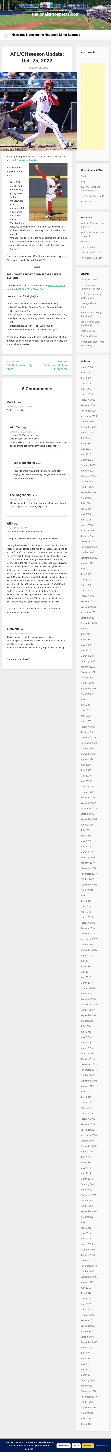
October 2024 (87, 487)
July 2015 (86, 1091)
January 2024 (88, 536)
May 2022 (86, 645)
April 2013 (86, 1238)
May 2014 (86, 1168)
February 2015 (88, 1118)
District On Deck (89, 279)
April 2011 (86, 1369)
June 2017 (86, 966)
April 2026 (86, 389)
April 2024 (86, 519)
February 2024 (88, 530)
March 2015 (87, 1113)
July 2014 (86, 1157)
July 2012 (86, 1287)
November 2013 (89, 1200)
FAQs (83, 181)
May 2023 (86, 579)
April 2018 (86, 912)
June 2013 (86, 1227)
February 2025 (88, 465)
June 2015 (86, 1097)
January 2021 (88, 732)
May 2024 (86, 514)
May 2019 (86, 841)
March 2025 (87, 459)
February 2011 (88, 1380)
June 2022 (86, 639)
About (84, 176)
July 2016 (86, 1026)
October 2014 (87, 1140)
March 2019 (87, 852)
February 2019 (88, 857)
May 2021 (86, 710)
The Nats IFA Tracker (91, 257)
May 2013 (86, 1233)
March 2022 (87, 655)
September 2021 (89, 688)
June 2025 (86, 443)
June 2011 (86, 1358)
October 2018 (87, 879)
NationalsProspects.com (55, 14)
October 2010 (87, 1402)
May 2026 (86, 383)
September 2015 (89, 1080)
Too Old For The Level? (92, 196)
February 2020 (88, 792)
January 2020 (88, 797)
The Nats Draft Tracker (92, 252)
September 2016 (89, 1015)
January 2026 (88, 405)
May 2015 (86, 1102)
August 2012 (87, 1282)
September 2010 (89, 1407)
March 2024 (87, 525)
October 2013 (87, 1206)
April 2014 (86, 1173)
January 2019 (88, 862)
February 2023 (88, 596)
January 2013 (88, 1255)
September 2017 (89, 950)
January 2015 (88, 1124)
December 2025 (89, 410)
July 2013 (86, 1222)
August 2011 (87, 1347)
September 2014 (89, 1146)
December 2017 (89, 933)
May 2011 (86, 1364)
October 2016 (87, 1010)
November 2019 (89, 808)
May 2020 (86, 775)
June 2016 (86, 1031)
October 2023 (87, 552)
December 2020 (89, 737)
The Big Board (88, 247)
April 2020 (86, 781)
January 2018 (88, 928)
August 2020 (87, 759)
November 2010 (89, 1396)
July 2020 (86, 764)
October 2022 (87, 617)
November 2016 (89, 1004)
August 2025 (87, 432)
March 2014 (87, 1178)
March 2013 (87, 1244)
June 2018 (86, 901)
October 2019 (87, 813)
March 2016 (87, 1048)
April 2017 (86, 977)
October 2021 (87, 683)
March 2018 (87, 917)
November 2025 (89, 416)
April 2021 (86, 715)
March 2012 (87, 1309)
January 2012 (88, 1320)
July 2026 (86, 372)
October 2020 (87, 748)
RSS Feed (85, 241)
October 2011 (87, 1336)
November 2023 (89, 547)
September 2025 (89, 427)
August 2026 (87, 367)
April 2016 (86, 1042)
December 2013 (89, 1195)
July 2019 (86, 830)
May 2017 (86, 971)
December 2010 (89, 1391)
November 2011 (89, 1331)
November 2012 (89, 1266)
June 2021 (86, 704)
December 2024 (89, 476)
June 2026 (86, 378)
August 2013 (87, 1217)
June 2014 (86, 1162)
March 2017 (87, 982)
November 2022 (89, 612)
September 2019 (89, 819)
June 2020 (86, 770)
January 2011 (88, 1385)
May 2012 (86, 1298)
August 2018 (87, 890)
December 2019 (89, 803)
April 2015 (86, 1108)
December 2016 (89, 999)
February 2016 (88, 1053)
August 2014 (87, 1151)
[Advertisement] (92, 106)
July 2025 (86, 438)
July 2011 (86, 1353)
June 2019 (86, 835)
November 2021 (89, 677)
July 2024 (86, 503)
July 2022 (86, 634)
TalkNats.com (88, 330)
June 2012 (86, 1293)
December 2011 (89, 1325)
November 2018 (89, 873)
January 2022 (88, 666)
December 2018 (89, 868)
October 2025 (87, 421)
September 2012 (89, 1277)
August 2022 (87, 628)
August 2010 (87, 1413)
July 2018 (86, 895)
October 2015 (87, 1075)
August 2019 (87, 824)
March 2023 (87, 590)
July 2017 (86, 960)
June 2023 (86, 574)
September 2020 (89, 754)
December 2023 (89, 541)
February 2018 (88, 922)
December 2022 (89, 607)
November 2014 (89, 1135)
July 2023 (86, 568)
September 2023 (89, 557)
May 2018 (86, 906)
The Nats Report (89, 336)
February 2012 (88, 1315)
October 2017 (87, 944)
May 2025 (86, 448)
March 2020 (87, 786)
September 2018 (89, 884)
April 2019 (86, 846)
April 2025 (86, 454)
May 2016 (86, 1037)
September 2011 (89, 1342)
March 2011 (87, 1374)
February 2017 (88, 988)
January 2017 (88, 993)
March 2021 (87, 721)
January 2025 (88, 470)
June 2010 (86, 1424)
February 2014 (88, 1184)
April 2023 (86, 585)
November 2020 (89, 743)
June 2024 (86, 508)
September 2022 (89, 623)
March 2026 (87, 394)
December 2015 (89, 1064)
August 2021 (87, 694)
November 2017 (89, 939)
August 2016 (87, 1020)
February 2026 (88, 399)
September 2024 (89, 492)
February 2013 (88, 1249)
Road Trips (86, 201)
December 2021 (89, 672)
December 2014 (89, 1129)
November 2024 (89, 481)
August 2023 (87, 563)
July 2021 (86, 699)
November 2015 (89, 1069)
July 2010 (86, 1418)
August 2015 (87, 1086)
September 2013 (89, 1211)
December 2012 (89, 1260)
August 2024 (87, 498)
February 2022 (88, 661)
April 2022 (86, 650)
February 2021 (88, 726)
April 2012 (86, 1304)
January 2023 (88, 601)
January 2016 (88, 1059)
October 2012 (87, 1271)
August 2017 (87, 955)
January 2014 (88, 1189)
